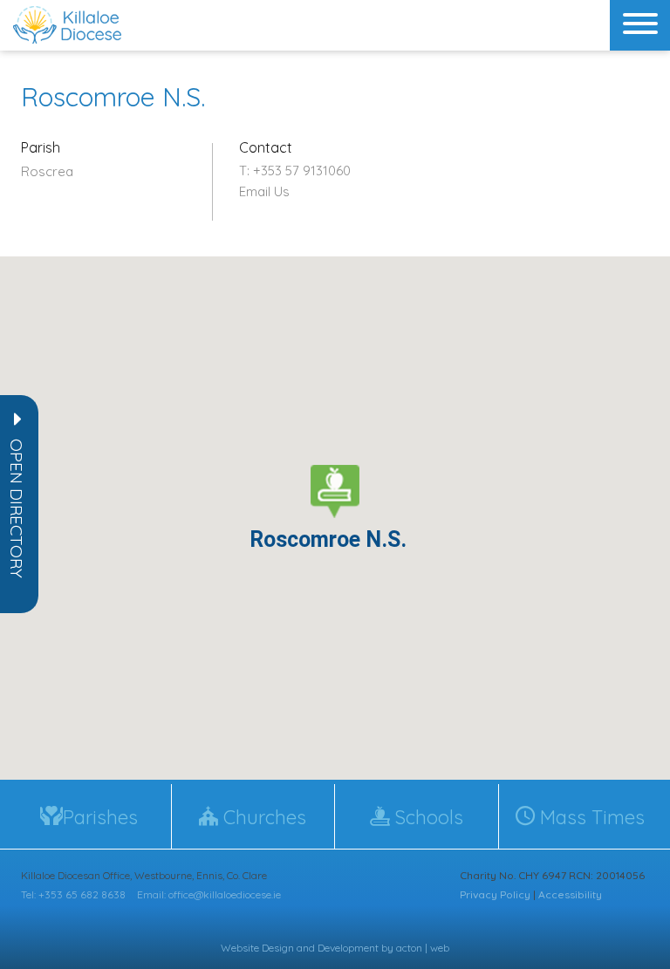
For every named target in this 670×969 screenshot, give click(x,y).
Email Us (264, 191)
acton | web (422, 947)
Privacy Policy (495, 894)
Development (348, 947)
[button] (16, 508)
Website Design (257, 947)
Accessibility (570, 894)
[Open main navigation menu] (640, 25)
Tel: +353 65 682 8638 (73, 894)
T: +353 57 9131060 (295, 170)
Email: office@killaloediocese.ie (209, 894)
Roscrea (47, 171)
